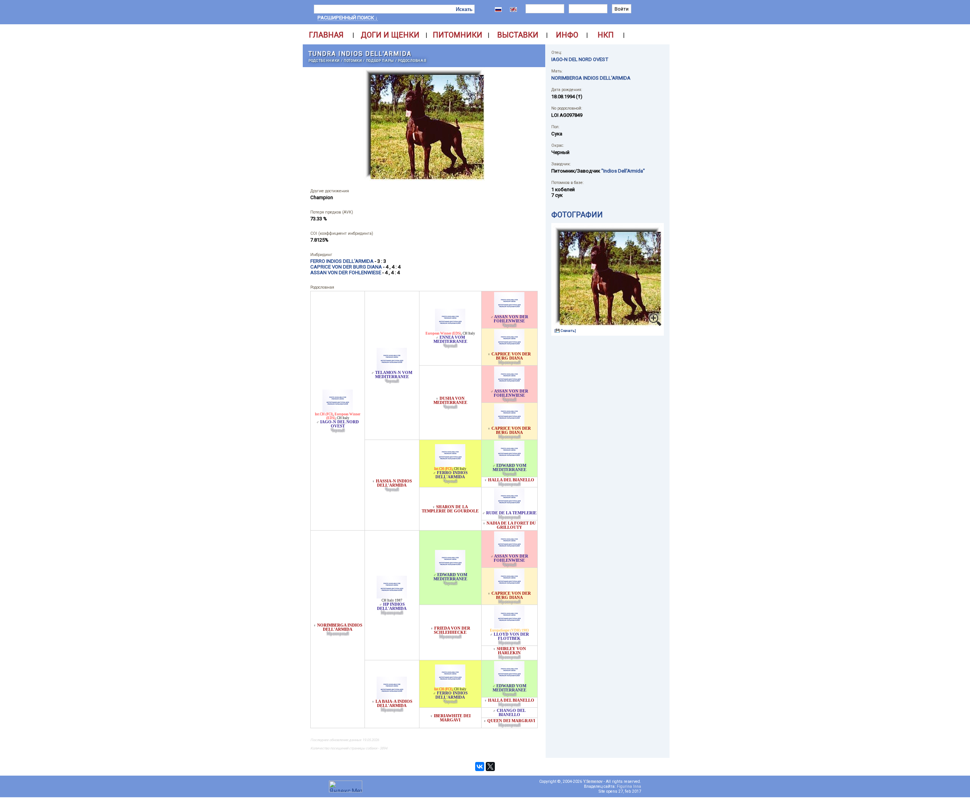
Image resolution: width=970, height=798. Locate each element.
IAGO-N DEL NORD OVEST (339, 424)
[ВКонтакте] (479, 766)
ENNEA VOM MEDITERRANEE (450, 339)
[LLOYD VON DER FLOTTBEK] (509, 626)
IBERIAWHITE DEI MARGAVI (452, 718)
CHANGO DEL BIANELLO (511, 712)
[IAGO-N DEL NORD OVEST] (337, 410)
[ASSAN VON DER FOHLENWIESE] (509, 312)
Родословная (412, 60)
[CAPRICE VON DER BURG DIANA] (509, 349)
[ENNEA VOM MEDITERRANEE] (450, 329)
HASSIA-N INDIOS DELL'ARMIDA (394, 483)
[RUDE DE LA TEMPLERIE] (509, 508)
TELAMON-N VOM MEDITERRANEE (394, 375)
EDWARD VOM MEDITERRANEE (509, 467)
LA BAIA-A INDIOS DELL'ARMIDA (393, 703)
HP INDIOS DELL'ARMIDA (392, 606)
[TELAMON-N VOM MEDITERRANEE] (392, 368)
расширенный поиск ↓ (348, 17)
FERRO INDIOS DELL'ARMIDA (451, 475)
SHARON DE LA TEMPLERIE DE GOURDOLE (450, 509)
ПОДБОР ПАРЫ (380, 60)
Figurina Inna (629, 786)
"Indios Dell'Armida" (623, 171)
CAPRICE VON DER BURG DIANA (511, 356)
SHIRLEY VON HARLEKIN (511, 651)
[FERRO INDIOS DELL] (450, 464)
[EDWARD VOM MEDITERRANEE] (509, 461)
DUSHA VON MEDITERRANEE (450, 400)
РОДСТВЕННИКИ (324, 60)
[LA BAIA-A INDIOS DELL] (392, 697)
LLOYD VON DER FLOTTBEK (511, 636)
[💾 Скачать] (565, 330)
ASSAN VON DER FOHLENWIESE (511, 319)
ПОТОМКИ (353, 60)
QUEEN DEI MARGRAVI (511, 721)
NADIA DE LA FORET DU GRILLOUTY (511, 525)
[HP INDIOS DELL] (392, 596)
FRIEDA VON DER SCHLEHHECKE (452, 630)
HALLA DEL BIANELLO (511, 480)
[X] (490, 766)
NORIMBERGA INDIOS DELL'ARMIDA (339, 627)
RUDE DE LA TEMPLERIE (511, 513)
